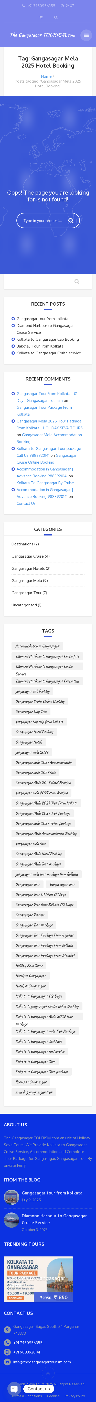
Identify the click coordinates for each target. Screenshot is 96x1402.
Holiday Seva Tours (28, 965)
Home (46, 76)
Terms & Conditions (27, 1396)
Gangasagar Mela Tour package (38, 864)
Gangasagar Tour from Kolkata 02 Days (44, 904)
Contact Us (26, 503)
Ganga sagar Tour (62, 884)
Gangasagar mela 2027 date (35, 772)
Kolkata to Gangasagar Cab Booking (48, 339)
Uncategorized (24, 605)
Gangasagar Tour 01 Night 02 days (40, 894)
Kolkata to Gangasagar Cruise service (49, 353)
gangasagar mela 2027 (31, 752)
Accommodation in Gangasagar (37, 646)
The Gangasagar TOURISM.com (42, 34)
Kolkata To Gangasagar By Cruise (45, 482)
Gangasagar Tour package (33, 924)
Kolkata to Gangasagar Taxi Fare (38, 1041)
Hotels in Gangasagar (30, 985)
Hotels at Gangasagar (30, 975)
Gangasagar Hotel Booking (34, 731)
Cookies (53, 1396)
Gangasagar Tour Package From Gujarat (44, 935)
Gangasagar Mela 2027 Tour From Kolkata (46, 803)
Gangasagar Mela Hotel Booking (38, 853)
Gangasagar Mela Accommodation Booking (46, 833)
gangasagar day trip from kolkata (39, 721)
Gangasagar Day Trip (31, 711)
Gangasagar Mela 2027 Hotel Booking (43, 782)
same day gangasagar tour (33, 1092)
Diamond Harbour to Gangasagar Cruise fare (47, 656)
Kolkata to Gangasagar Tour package (41, 1071)
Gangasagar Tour (26, 592)
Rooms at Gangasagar (30, 1081)
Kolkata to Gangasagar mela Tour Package (45, 1031)
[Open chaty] (14, 1389)
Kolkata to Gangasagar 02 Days (38, 996)
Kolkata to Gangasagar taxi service (39, 1051)
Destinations (22, 544)
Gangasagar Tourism (29, 914)
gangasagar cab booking (32, 691)
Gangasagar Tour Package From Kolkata (44, 945)
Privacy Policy (75, 1396)
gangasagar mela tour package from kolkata (46, 874)
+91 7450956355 (27, 1342)
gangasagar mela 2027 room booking (41, 792)
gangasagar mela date (30, 843)
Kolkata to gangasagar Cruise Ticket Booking (47, 1006)
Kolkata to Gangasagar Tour (35, 1061)
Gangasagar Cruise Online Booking (39, 701)
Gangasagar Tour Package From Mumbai (44, 955)
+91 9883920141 (26, 1352)
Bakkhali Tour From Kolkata (40, 346)
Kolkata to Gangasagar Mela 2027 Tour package (43, 1017)
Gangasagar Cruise (28, 556)
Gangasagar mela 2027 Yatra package (43, 823)
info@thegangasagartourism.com (42, 1362)
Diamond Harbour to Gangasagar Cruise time (47, 681)
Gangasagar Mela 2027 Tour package (42, 813)
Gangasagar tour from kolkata (42, 318)
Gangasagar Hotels (28, 568)
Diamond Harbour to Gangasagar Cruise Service (43, 667)
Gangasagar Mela (27, 580)
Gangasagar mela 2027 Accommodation (43, 762)
